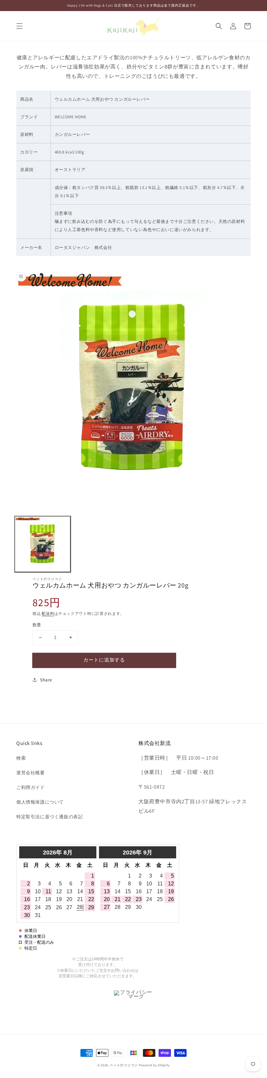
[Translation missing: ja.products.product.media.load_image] (43, 544)
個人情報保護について (40, 802)
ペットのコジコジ (124, 1065)
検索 (21, 758)
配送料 (48, 613)
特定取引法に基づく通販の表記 (49, 817)
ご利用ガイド (30, 787)
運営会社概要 (30, 773)
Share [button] (46, 680)
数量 (37, 625)
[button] (19, 26)
